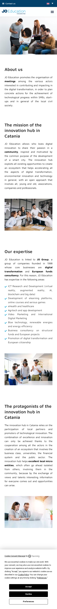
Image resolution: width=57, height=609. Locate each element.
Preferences (28, 601)
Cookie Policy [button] (23, 575)
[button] (50, 3)
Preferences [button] (42, 578)
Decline (28, 594)
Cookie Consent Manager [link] (15, 556)
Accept (28, 587)
